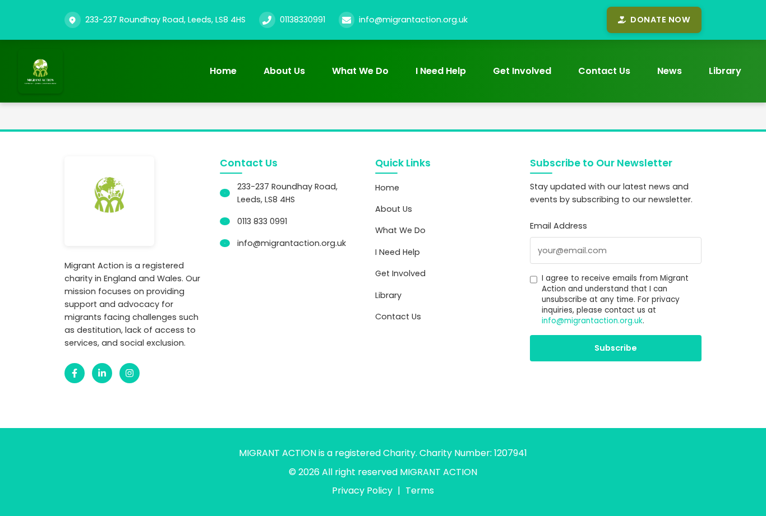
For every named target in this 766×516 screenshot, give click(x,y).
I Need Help (441, 70)
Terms (419, 490)
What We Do (360, 70)
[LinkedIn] (102, 373)
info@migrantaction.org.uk (413, 19)
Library (725, 70)
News (669, 70)
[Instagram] (129, 373)
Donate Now (660, 19)
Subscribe (615, 348)
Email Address (558, 225)
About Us (284, 70)
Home (223, 70)
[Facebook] (74, 373)
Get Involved (522, 70)
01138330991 (302, 19)
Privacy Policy (362, 490)
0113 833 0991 (262, 221)
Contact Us (604, 70)
